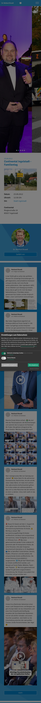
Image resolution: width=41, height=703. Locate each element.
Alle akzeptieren (33, 365)
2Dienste (10, 359)
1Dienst (10, 355)
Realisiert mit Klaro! (34, 368)
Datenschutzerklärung (27, 346)
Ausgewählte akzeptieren (9, 365)
